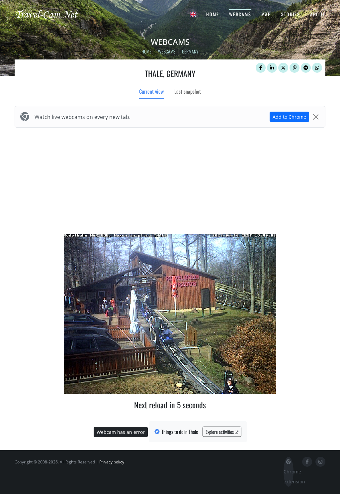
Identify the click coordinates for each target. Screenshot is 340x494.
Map (266, 14)
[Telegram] (306, 68)
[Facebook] (261, 68)
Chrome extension (289, 476)
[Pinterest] (294, 68)
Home (212, 14)
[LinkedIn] (272, 68)
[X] (283, 68)
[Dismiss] (316, 117)
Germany (190, 51)
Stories (290, 14)
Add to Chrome (289, 117)
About (317, 14)
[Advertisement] (170, 179)
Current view (151, 91)
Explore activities (220, 431)
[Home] (52, 14)
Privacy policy (111, 462)
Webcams (240, 14)
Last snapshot (187, 91)
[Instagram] (320, 462)
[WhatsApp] (317, 68)
